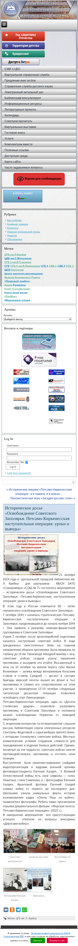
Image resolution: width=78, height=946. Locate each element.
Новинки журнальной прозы (23, 231)
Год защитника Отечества (26, 36)
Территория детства (25, 45)
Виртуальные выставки (20, 126)
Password (12, 453)
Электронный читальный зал (24, 92)
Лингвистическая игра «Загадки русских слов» (41, 498)
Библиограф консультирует (23, 97)
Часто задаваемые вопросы (24, 167)
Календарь (12, 115)
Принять (37, 940)
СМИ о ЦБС (13, 68)
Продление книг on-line (20, 80)
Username (13, 445)
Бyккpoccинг (26, 53)
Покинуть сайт (57, 940)
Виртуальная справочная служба (27, 74)
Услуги (9, 138)
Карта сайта (13, 161)
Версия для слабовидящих (42, 178)
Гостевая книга (15, 132)
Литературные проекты (20, 109)
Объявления (14, 239)
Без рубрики (14, 220)
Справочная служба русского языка (29, 86)
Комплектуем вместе (19, 144)
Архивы (7, 315)
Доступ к (17, 62)
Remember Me (15, 462)
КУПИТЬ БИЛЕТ (23, 193)
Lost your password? (19, 473)
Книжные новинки (17, 224)
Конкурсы (12, 227)
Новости (12, 235)
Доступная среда (16, 155)
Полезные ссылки (17, 150)
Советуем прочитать (18, 121)
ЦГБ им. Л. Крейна (26, 918)
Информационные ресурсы (23, 103)
